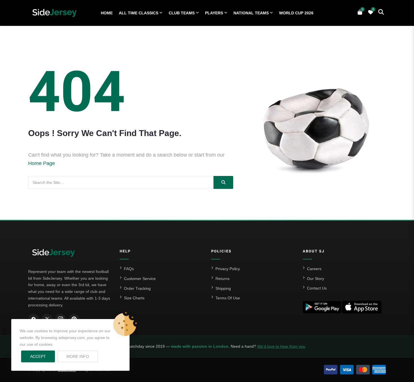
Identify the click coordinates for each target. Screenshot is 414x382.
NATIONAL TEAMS (251, 13)
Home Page (41, 163)
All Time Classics (138, 13)
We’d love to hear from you (281, 346)
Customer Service (140, 278)
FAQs (129, 268)
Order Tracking (137, 288)
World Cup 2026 (296, 13)
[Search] (223, 182)
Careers (314, 268)
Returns (222, 278)
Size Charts (134, 298)
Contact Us (317, 288)
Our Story (315, 278)
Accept (38, 356)
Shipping (223, 288)
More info (82, 356)
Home (107, 13)
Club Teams (182, 13)
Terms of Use (227, 298)
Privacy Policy (227, 268)
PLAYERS (214, 13)
